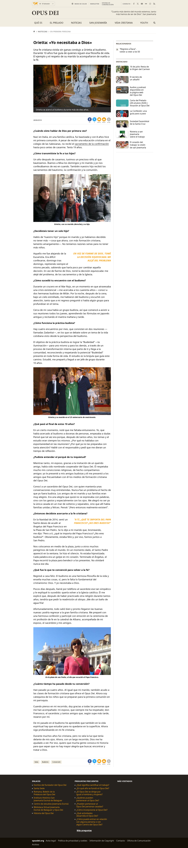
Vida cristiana (124, 22)
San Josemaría (98, 22)
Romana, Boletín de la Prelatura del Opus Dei (44, 793)
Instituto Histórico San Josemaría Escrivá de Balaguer (48, 799)
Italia (36, 762)
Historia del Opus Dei (44, 813)
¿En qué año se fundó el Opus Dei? (92, 788)
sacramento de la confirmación (92, 143)
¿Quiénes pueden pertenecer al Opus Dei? (87, 799)
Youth (144, 22)
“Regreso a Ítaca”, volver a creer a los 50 (130, 50)
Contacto (126, 4)
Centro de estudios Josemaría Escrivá (51, 804)
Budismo (45, 762)
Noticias (76, 22)
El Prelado (56, 22)
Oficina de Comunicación (108, 3)
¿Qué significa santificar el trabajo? (92, 785)
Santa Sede (39, 788)
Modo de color (81, 4)
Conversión (56, 762)
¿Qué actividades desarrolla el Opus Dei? (87, 814)
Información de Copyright (102, 840)
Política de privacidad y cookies (72, 840)
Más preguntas (84, 830)
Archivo (35, 844)
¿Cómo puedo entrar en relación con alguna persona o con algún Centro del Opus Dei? (91, 822)
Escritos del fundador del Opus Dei (50, 785)
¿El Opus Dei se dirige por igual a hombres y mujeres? (89, 793)
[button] (104, 120)
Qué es (38, 22)
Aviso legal (51, 840)
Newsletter (94, 4)
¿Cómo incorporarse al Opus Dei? (92, 810)
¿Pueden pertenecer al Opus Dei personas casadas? (89, 805)
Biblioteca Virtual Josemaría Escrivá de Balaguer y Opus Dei (48, 808)
